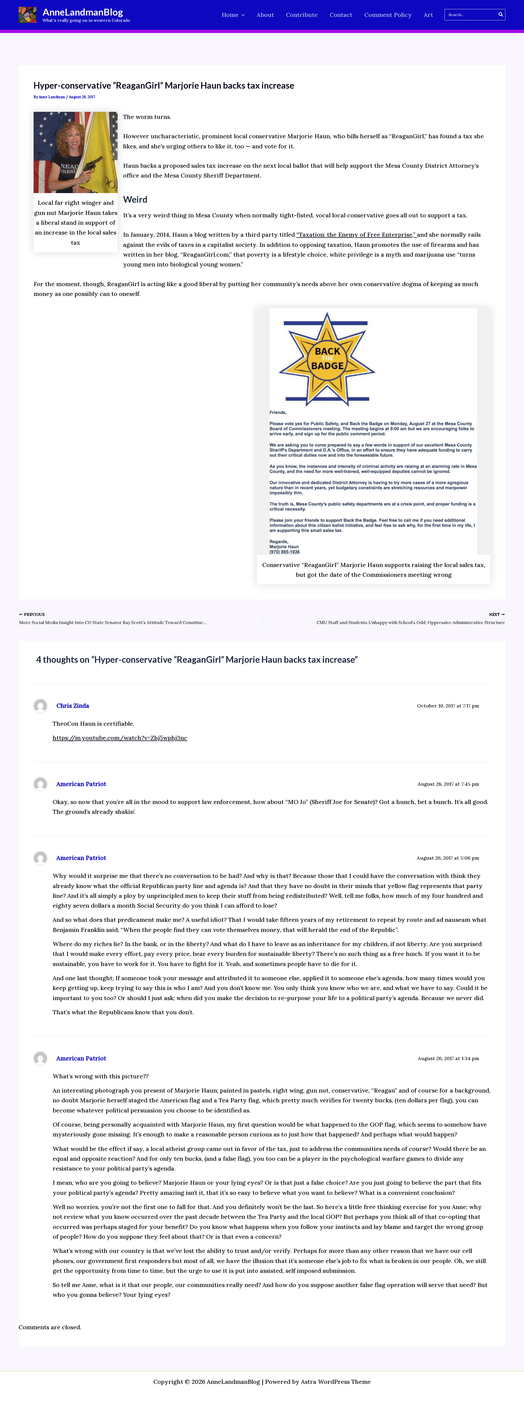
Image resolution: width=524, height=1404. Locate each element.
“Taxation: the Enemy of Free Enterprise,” (356, 234)
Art (428, 15)
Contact (341, 15)
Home (230, 15)
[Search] (501, 14)
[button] (242, 15)
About (265, 15)
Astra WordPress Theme (336, 1381)
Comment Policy (388, 15)
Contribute (302, 15)
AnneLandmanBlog (83, 11)
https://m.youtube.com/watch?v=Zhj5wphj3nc (120, 738)
